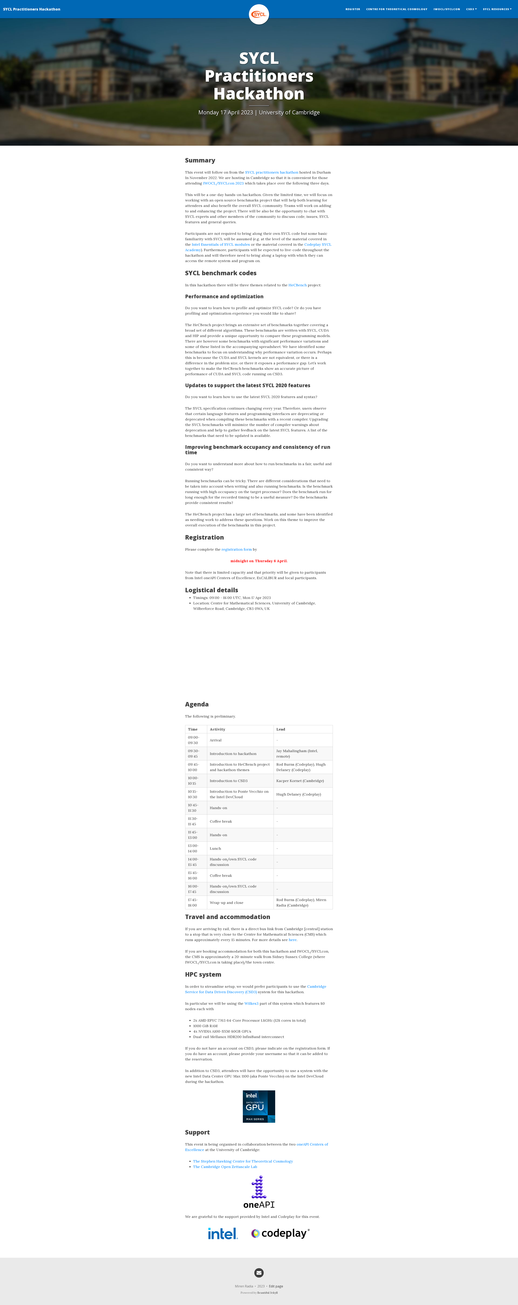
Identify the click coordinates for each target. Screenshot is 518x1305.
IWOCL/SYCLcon (447, 9)
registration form (237, 549)
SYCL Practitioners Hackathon (31, 9)
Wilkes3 (251, 1003)
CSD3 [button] (470, 9)
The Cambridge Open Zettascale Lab (225, 1166)
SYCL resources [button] (496, 9)
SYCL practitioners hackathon (271, 172)
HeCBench (298, 285)
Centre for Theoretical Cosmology (397, 9)
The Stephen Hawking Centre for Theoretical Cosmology (243, 1161)
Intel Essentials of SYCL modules (221, 244)
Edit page (276, 1286)
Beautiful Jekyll (267, 1292)
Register (353, 9)
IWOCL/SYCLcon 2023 (223, 183)
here (293, 939)
